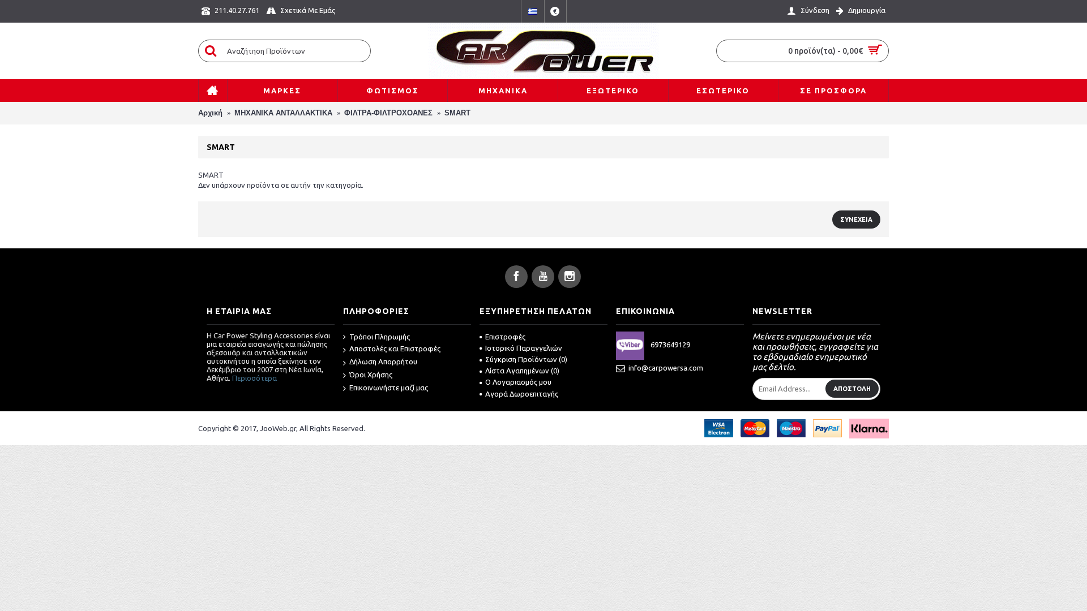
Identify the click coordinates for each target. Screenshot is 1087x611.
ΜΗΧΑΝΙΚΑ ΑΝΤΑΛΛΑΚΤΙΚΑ (283, 113)
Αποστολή (852, 388)
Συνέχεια (856, 219)
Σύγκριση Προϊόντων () (526, 359)
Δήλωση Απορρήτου (383, 361)
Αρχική (210, 113)
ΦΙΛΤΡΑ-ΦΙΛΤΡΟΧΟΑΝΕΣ (388, 113)
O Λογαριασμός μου (518, 382)
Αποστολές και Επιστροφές (394, 348)
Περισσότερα (254, 378)
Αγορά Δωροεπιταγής (521, 394)
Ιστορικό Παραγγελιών (523, 348)
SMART (457, 113)
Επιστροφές (505, 337)
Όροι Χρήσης (370, 374)
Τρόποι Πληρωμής (379, 337)
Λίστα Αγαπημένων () (522, 371)
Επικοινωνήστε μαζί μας (388, 387)
